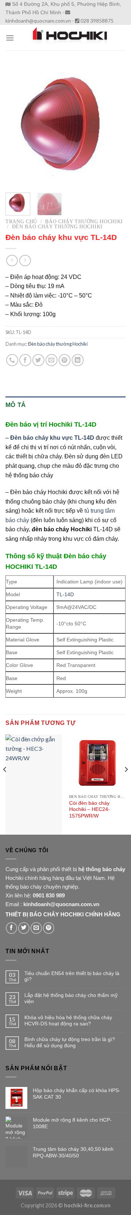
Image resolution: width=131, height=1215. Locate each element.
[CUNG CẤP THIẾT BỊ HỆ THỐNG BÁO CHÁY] (70, 37)
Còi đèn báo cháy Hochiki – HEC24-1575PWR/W (89, 809)
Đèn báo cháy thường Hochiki (57, 226)
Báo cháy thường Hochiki (84, 221)
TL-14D (65, 594)
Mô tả (15, 404)
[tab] (65, 405)
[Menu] (9, 38)
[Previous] (17, 125)
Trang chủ (21, 221)
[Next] (113, 125)
